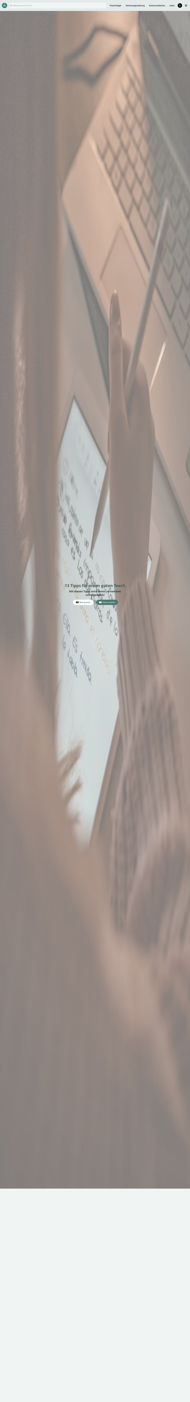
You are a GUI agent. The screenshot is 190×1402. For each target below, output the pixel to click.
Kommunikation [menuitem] (157, 5)
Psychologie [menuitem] (115, 5)
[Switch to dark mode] (180, 5)
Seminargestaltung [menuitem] (135, 5)
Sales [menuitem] (172, 5)
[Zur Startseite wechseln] (4, 5)
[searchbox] (58, 5)
